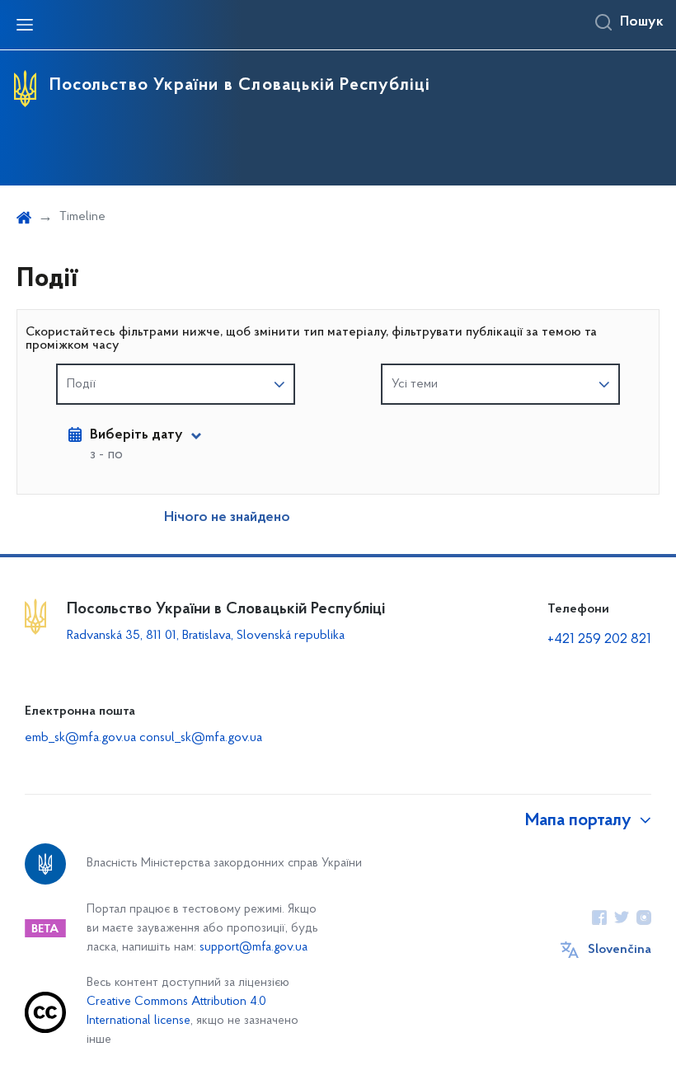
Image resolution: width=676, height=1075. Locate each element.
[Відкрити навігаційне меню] (24, 24)
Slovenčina (619, 949)
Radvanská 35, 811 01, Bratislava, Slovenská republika (206, 635)
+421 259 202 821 (599, 639)
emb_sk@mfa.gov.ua (80, 737)
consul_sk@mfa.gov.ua (200, 737)
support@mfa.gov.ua (253, 947)
